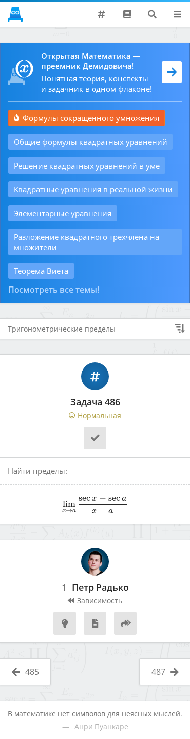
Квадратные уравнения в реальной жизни (93, 189)
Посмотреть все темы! (53, 289)
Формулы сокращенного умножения (91, 118)
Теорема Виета (41, 271)
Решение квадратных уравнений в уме (87, 165)
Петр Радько (100, 587)
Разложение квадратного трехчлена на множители (86, 242)
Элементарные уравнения (62, 213)
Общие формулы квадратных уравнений (90, 142)
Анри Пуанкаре (101, 726)
